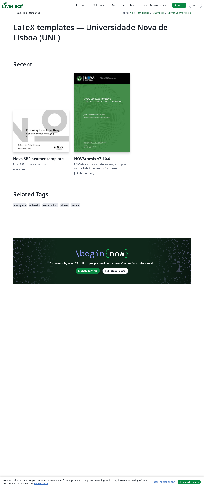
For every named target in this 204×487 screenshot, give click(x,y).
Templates (142, 12)
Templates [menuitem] (118, 5)
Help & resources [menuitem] (154, 5)
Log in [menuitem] (195, 5)
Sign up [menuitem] (179, 5)
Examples (158, 12)
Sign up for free (87, 271)
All (131, 12)
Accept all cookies (189, 481)
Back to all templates (27, 12)
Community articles (179, 12)
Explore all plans (115, 271)
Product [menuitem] (81, 5)
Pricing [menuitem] (134, 5)
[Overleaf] (12, 5)
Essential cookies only (163, 481)
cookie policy (41, 483)
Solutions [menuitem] (99, 5)
